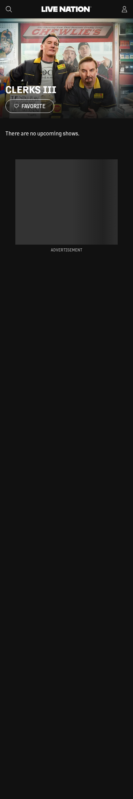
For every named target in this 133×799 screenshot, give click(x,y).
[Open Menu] (124, 9)
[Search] (9, 9)
